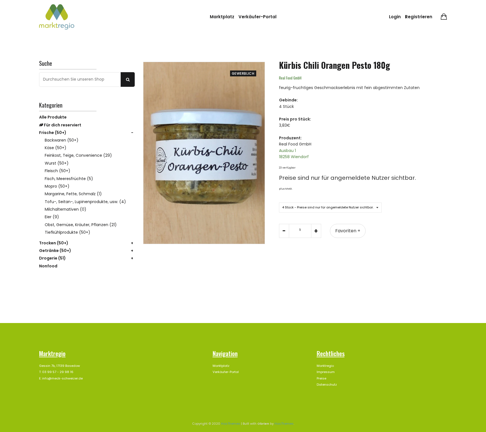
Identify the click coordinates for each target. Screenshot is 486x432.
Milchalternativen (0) (65, 209)
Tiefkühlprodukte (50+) (67, 232)
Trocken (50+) (53, 243)
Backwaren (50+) (61, 140)
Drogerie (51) (52, 258)
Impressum (326, 372)
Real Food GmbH (290, 78)
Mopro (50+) (57, 186)
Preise (321, 378)
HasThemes (230, 423)
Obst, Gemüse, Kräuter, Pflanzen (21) (81, 225)
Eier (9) (52, 217)
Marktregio (325, 365)
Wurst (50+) (57, 163)
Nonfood (48, 266)
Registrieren (418, 17)
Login (395, 17)
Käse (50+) (55, 148)
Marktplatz (222, 17)
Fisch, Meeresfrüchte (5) (69, 178)
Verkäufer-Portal (257, 17)
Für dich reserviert (62, 125)
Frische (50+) (52, 132)
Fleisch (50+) (57, 171)
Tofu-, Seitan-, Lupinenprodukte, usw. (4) (85, 201)
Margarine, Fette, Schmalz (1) (73, 194)
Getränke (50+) (55, 250)
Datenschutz (327, 384)
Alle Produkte (53, 117)
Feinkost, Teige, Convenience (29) (78, 155)
